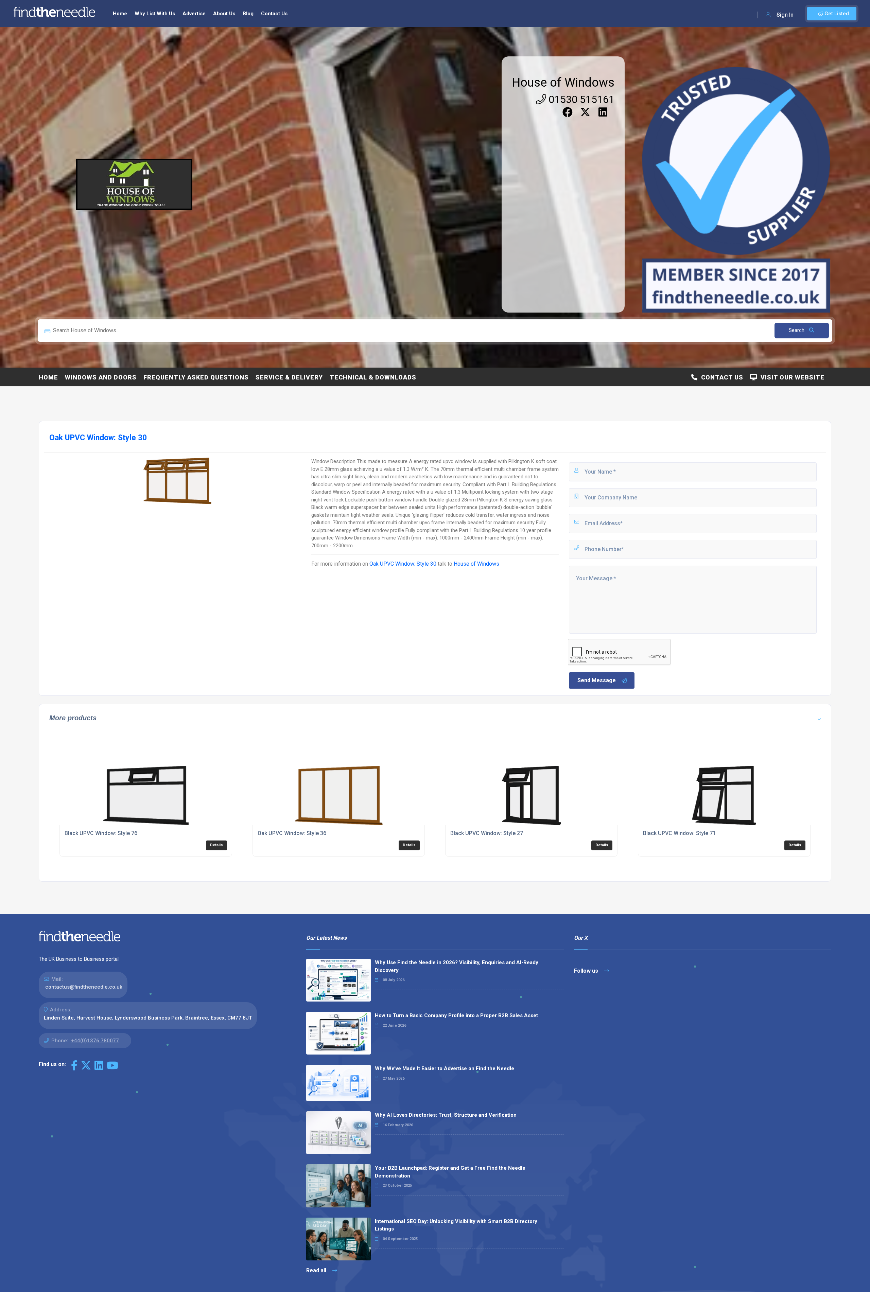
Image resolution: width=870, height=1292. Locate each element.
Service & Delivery (289, 377)
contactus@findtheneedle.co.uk (83, 987)
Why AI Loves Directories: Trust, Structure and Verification (446, 1115)
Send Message (596, 680)
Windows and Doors (101, 377)
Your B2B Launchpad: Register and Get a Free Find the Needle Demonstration (450, 1172)
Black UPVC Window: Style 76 (101, 833)
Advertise (194, 14)
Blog (248, 14)
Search (797, 330)
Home (120, 14)
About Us (224, 14)
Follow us (586, 971)
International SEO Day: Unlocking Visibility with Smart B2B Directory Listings (456, 1225)
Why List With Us (155, 14)
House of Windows (563, 82)
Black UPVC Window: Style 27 (486, 833)
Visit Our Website (790, 377)
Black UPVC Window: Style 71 (679, 833)
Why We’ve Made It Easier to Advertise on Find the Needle (444, 1068)
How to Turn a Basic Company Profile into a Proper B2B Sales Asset (456, 1015)
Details (216, 845)
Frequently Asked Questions (196, 377)
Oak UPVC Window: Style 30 (402, 564)
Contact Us (274, 14)
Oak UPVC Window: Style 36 (292, 833)
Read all (317, 1270)
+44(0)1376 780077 (95, 1041)
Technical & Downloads (373, 377)
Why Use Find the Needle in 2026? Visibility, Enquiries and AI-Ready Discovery (456, 966)
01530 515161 (580, 99)
